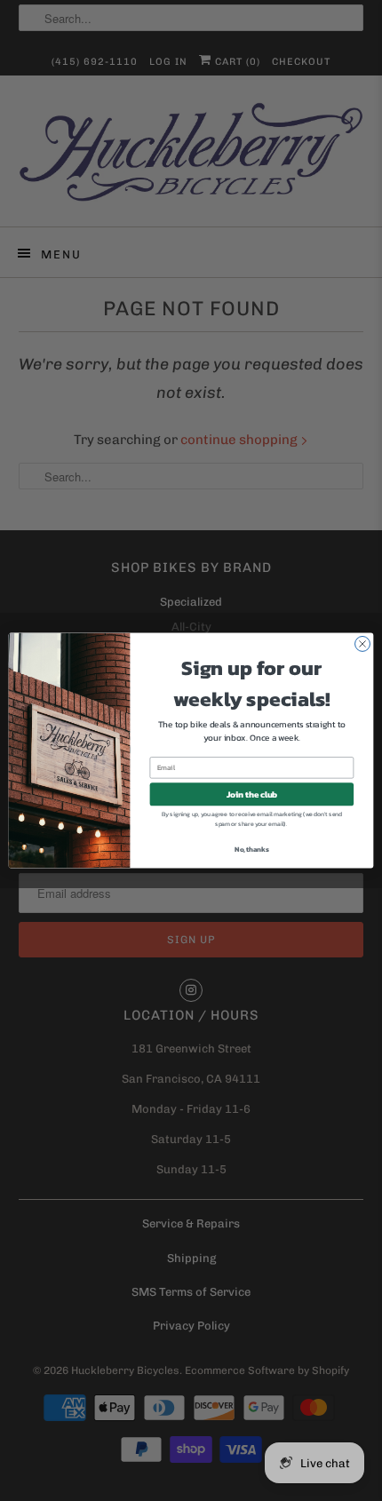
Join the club (252, 794)
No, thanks (251, 849)
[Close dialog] (362, 643)
